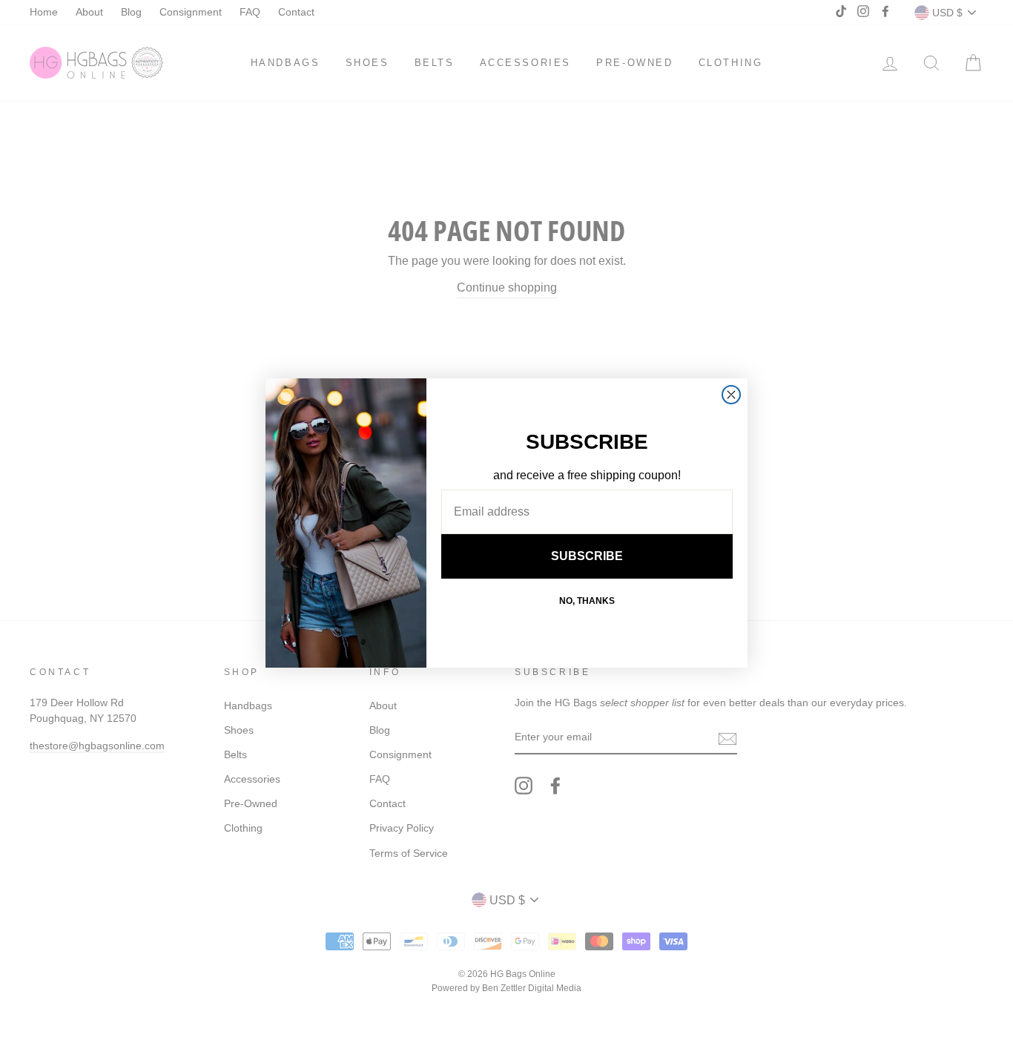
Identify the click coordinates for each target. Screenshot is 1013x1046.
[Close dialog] (731, 395)
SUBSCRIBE (587, 556)
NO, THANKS (587, 601)
